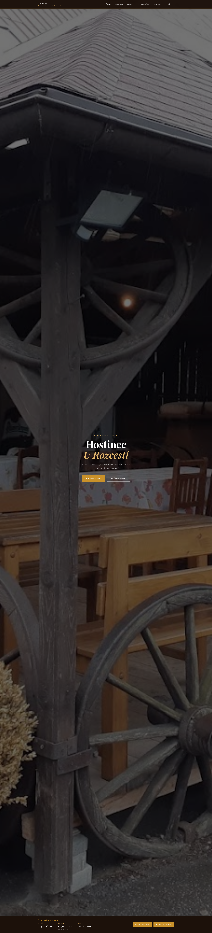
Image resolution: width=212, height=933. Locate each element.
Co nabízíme (143, 4)
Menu (129, 4)
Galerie (158, 4)
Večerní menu (118, 478)
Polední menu (93, 478)
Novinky (119, 4)
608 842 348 (165, 924)
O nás (168, 4)
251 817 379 (144, 924)
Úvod (108, 4)
